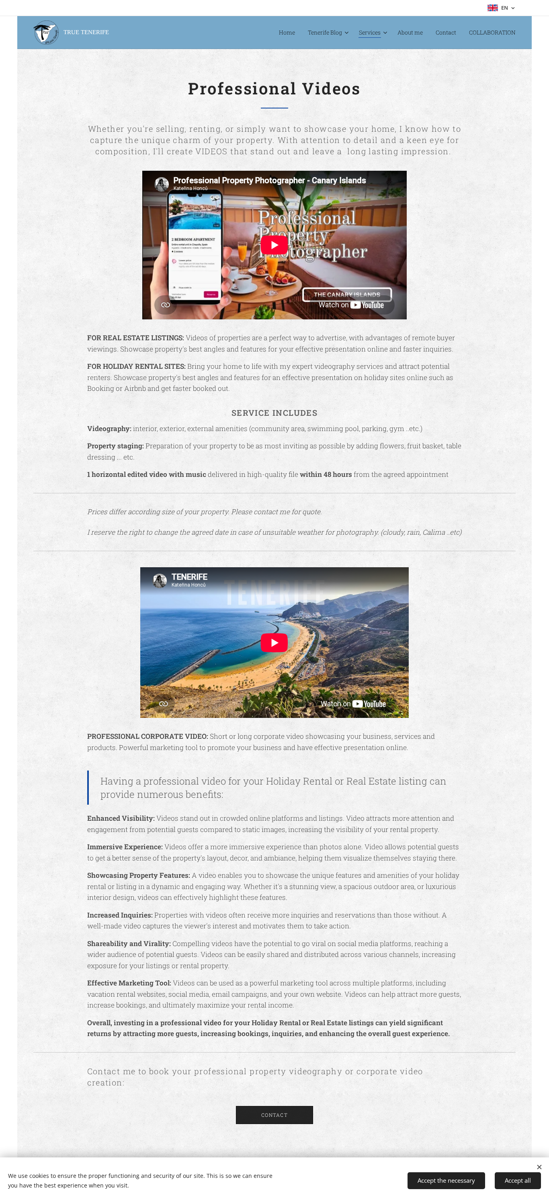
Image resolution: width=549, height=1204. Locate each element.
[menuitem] (289, 32)
